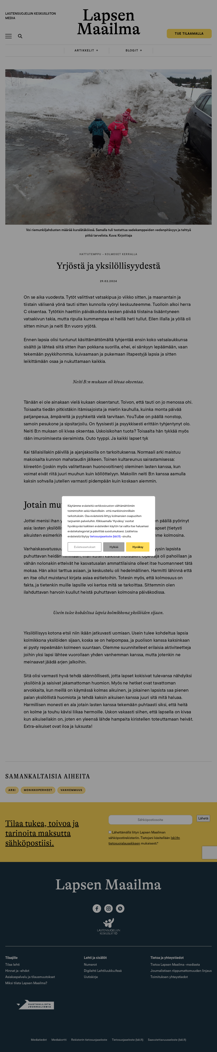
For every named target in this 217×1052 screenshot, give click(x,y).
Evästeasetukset (84, 547)
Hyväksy (137, 547)
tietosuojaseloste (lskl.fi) (105, 536)
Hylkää (114, 547)
